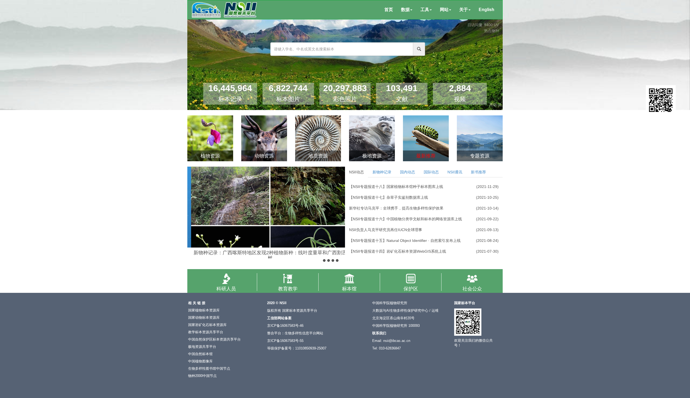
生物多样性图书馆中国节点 (209, 368)
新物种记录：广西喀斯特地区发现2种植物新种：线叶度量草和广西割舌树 (266, 255)
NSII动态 (356, 172)
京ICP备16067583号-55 (285, 341)
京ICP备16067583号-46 (285, 326)
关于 (463, 9)
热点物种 (491, 31)
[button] (192, 206)
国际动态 (431, 172)
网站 (444, 9)
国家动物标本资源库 (204, 318)
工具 (424, 9)
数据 (405, 9)
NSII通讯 (454, 172)
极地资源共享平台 (202, 347)
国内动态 (407, 172)
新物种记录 (381, 172)
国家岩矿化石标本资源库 (207, 325)
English (486, 9)
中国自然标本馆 (200, 354)
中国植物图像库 (200, 361)
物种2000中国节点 (202, 376)
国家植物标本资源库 (204, 310)
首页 (388, 9)
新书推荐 (478, 172)
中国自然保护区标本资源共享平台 (214, 339)
